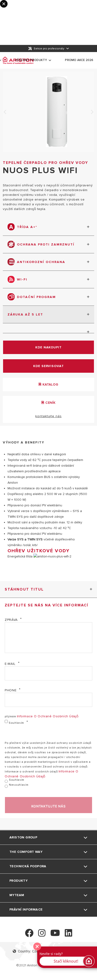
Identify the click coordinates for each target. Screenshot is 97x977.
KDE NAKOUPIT (48, 347)
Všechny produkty (31, 60)
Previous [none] (5, 112)
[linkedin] (68, 935)
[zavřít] (37, 946)
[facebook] (29, 935)
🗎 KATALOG (48, 384)
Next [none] (91, 112)
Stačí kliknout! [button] (66, 961)
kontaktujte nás (48, 416)
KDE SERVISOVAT (48, 366)
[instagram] (42, 935)
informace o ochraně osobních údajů (48, 716)
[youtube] (55, 935)
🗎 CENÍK (48, 403)
